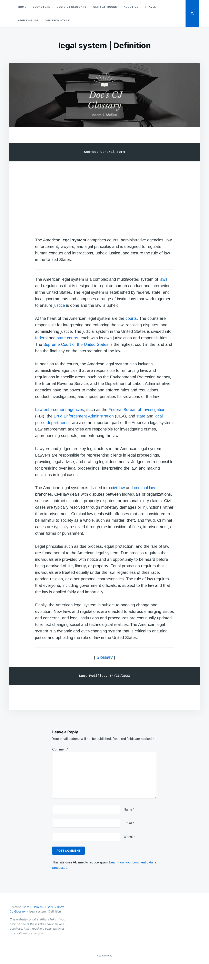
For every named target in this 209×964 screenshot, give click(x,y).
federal (41, 338)
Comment (60, 749)
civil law (118, 487)
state (140, 416)
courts (131, 318)
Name (128, 809)
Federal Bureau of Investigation (137, 409)
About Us (131, 6)
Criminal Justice (43, 907)
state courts (67, 338)
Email (128, 823)
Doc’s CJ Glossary (72, 6)
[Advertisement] (104, 195)
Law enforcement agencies (59, 409)
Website (129, 837)
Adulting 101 (28, 20)
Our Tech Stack (57, 20)
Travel (150, 6)
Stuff (26, 907)
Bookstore (41, 6)
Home (22, 6)
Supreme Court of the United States (75, 344)
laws (163, 279)
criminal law (144, 487)
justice (59, 305)
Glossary (105, 657)
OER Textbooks (105, 6)
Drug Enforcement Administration (84, 416)
